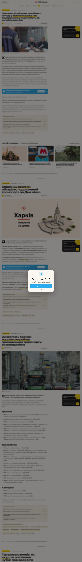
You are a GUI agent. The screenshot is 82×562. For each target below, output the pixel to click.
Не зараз (41, 289)
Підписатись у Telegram (42, 286)
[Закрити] (52, 272)
